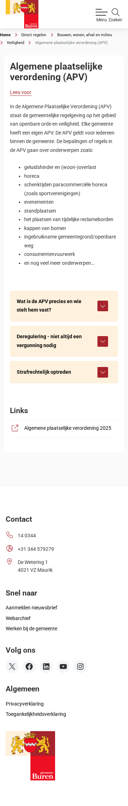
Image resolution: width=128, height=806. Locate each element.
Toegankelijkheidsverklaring (36, 714)
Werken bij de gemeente (31, 629)
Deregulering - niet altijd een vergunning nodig (49, 341)
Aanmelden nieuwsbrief (31, 608)
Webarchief (18, 618)
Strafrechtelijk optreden (44, 372)
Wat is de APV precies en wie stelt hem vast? (49, 305)
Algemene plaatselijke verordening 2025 (68, 428)
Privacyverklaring (25, 704)
